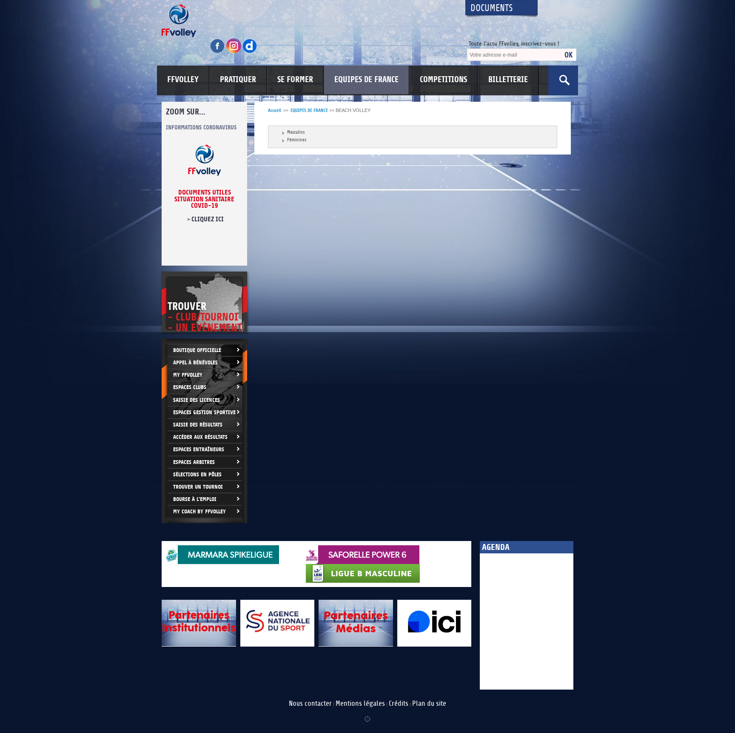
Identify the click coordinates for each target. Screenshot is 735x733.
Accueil (274, 110)
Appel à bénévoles (195, 362)
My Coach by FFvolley (199, 511)
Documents (491, 8)
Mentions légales (360, 703)
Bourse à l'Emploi (195, 499)
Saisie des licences (196, 400)
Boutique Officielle (197, 350)
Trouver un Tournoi (198, 487)
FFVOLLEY (183, 79)
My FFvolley (187, 375)
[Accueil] (306, 20)
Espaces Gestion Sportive (204, 412)
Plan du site (429, 703)
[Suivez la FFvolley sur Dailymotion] (249, 51)
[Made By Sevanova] (367, 714)
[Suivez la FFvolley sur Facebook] (218, 51)
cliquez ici (207, 219)
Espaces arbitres (194, 462)
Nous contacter (310, 703)
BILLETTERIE (508, 79)
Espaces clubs (189, 387)
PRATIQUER (238, 79)
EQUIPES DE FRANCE (366, 79)
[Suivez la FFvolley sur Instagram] (234, 51)
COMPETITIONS (443, 79)
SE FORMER (295, 79)
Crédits (398, 703)
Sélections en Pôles (197, 474)
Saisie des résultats (197, 424)
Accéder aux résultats (200, 437)
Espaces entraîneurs (198, 449)
